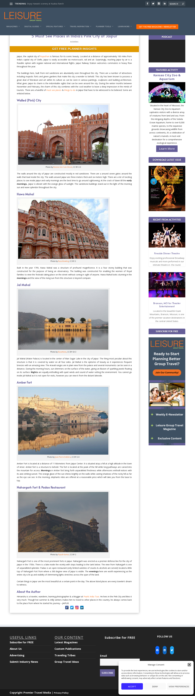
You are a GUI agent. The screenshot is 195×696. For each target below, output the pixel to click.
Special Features (54, 26)
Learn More (123, 26)
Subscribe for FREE (22, 642)
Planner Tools (103, 26)
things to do (70, 90)
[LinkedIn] (82, 607)
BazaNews (62, 352)
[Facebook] (67, 607)
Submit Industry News (24, 661)
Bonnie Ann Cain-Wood (62, 167)
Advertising (17, 655)
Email (103, 655)
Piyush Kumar (63, 554)
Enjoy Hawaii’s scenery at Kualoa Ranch (45, 3)
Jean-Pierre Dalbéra (63, 457)
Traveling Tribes (65, 655)
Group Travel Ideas (67, 661)
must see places (54, 90)
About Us (16, 648)
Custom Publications (68, 648)
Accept (132, 686)
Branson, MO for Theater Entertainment (167, 305)
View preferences (179, 686)
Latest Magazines (66, 642)
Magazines (12, 26)
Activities (74, 41)
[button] (189, 664)
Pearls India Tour (91, 596)
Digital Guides (31, 26)
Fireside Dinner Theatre (167, 253)
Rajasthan (44, 56)
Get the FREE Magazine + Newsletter (157, 26)
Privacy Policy (61, 692)
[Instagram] (77, 607)
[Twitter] (72, 607)
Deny (155, 686)
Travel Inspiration (79, 26)
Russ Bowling (63, 261)
